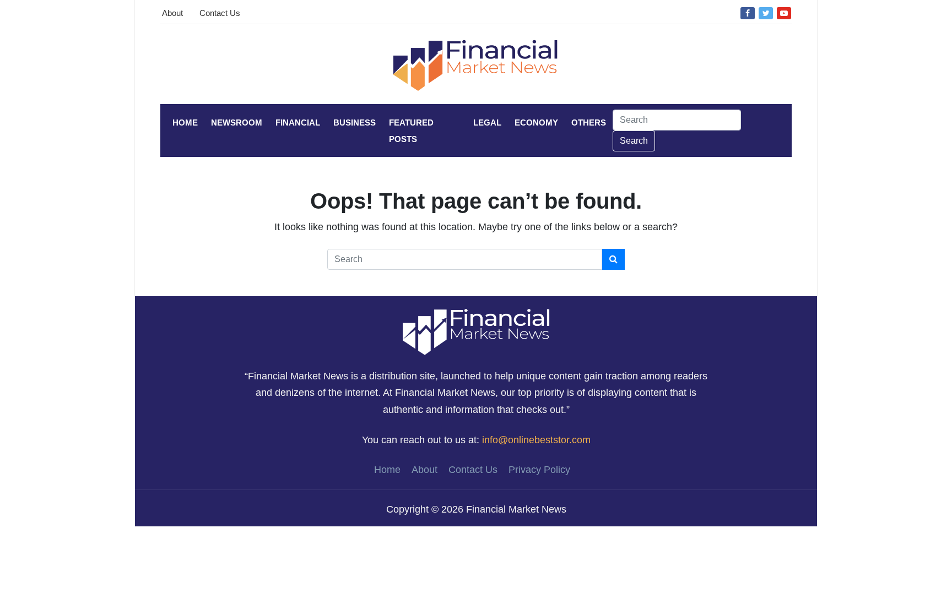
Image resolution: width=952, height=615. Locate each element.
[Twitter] (766, 12)
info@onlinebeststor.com (536, 439)
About (172, 13)
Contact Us (219, 13)
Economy (536, 122)
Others (588, 122)
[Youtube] (784, 12)
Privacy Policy (539, 469)
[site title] (476, 331)
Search (634, 140)
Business (354, 122)
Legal (487, 122)
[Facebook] (747, 12)
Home (185, 122)
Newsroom (236, 122)
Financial (297, 122)
